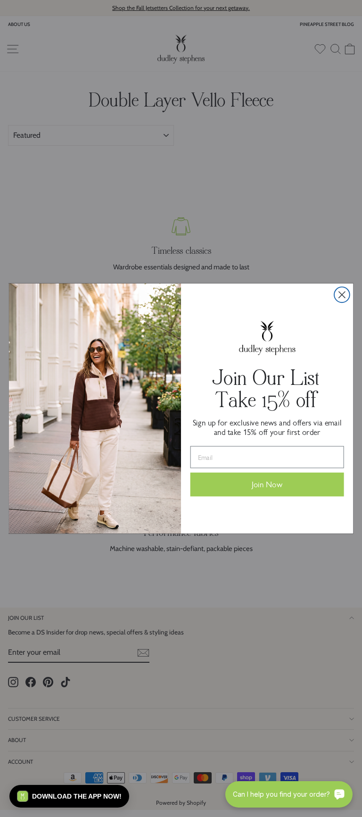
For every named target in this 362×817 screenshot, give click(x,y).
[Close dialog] (342, 294)
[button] (69, 796)
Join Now (267, 485)
